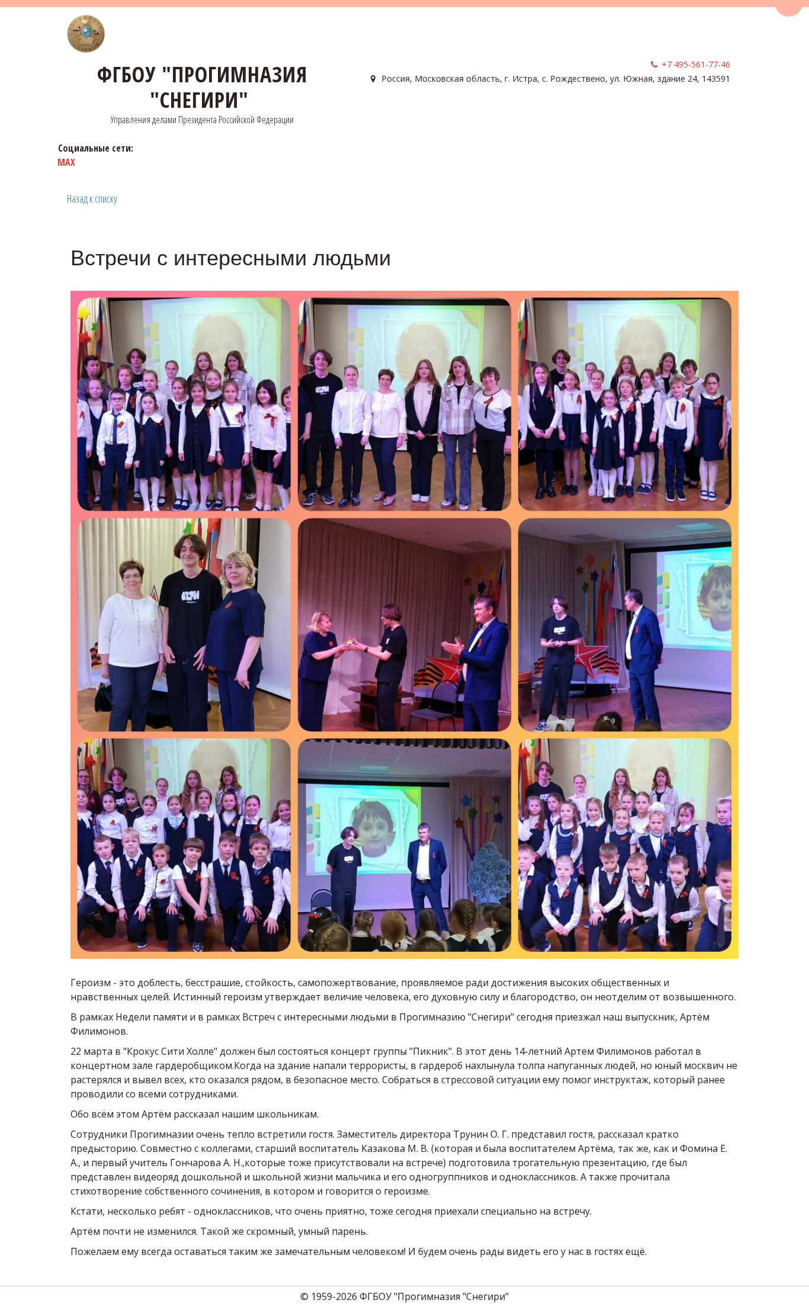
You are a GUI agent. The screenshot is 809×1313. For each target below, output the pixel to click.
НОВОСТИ (681, 112)
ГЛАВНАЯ (386, 112)
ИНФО (490, 112)
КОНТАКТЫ (627, 112)
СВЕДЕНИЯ (437, 112)
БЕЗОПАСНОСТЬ (554, 112)
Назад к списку (92, 198)
